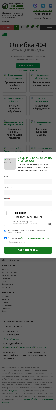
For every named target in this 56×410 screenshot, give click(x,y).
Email (7, 199)
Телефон (9, 187)
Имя (6, 176)
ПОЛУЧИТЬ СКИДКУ (28, 250)
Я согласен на (28, 238)
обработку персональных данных (34, 238)
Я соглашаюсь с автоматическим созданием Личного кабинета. (26, 231)
